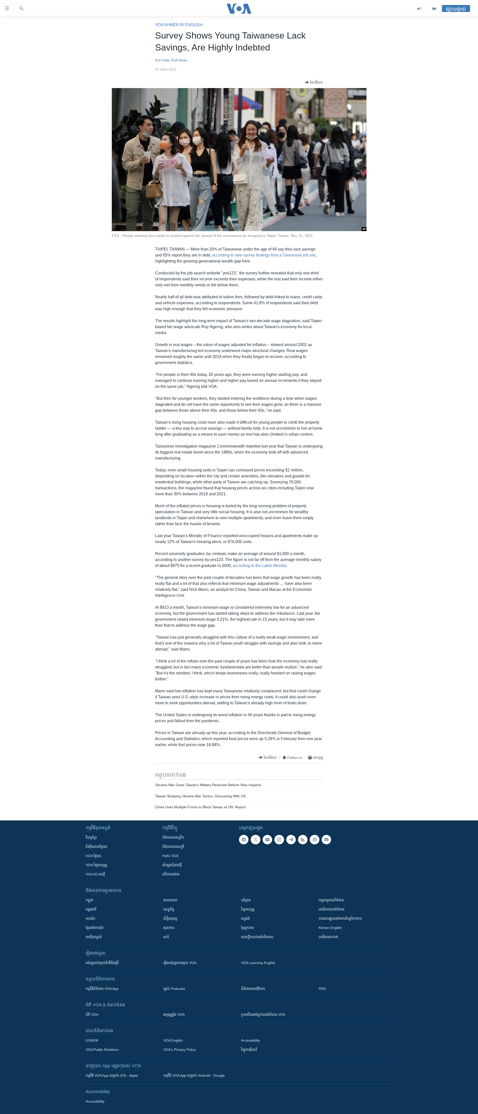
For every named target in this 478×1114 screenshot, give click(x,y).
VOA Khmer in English (179, 25)
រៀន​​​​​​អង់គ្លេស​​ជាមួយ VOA (179, 963)
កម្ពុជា (89, 900)
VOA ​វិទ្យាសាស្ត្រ (96, 865)
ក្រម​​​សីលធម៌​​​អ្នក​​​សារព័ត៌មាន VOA (263, 1014)
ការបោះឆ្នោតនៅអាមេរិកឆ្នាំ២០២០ (340, 918)
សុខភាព (168, 928)
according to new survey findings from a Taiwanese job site (264, 255)
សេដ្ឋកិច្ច (168, 909)
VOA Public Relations (102, 1050)
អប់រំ (166, 937)
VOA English (173, 1040)
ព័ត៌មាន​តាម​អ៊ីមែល (253, 989)
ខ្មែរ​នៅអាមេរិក (95, 928)
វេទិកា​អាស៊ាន (170, 874)
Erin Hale (162, 60)
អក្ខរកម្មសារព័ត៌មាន (331, 900)
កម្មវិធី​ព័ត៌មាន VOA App (102, 989)
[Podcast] (314, 839)
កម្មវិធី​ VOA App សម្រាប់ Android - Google (194, 1075)
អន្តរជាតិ (91, 909)
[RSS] (302, 839)
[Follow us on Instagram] (279, 839)
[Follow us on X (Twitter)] (255, 839)
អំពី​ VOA (92, 1014)
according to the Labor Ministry (260, 565)
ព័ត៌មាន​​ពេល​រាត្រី (173, 847)
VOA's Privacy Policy (179, 1050)
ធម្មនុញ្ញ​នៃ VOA (174, 1014)
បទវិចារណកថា (328, 937)
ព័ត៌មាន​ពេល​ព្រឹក (173, 837)
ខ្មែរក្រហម (247, 928)
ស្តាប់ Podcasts (174, 989)
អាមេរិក (90, 918)
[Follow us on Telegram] (291, 839)
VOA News (179, 60)
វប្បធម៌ (245, 918)
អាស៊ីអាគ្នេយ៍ (94, 937)
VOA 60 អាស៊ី (95, 874)
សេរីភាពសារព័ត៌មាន (332, 909)
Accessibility (250, 1040)
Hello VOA (170, 856)
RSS (322, 989)
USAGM (92, 1040)
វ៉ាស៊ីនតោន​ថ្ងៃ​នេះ (97, 847)
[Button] (314, 82)
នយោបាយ (170, 900)
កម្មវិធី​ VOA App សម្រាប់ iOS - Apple (112, 1075)
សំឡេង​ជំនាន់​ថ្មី (172, 865)
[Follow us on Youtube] (267, 839)
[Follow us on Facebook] (243, 839)
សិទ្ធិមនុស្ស (170, 918)
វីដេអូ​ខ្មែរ (91, 837)
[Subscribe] (326, 839)
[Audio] (419, 8)
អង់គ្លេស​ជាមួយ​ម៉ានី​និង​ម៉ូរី (102, 963)
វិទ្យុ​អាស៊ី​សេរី (249, 1050)
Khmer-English (330, 928)
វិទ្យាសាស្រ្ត (248, 909)
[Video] (434, 8)
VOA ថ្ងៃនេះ (93, 856)
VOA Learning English (258, 963)
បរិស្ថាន (246, 900)
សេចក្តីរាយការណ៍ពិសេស (257, 937)
